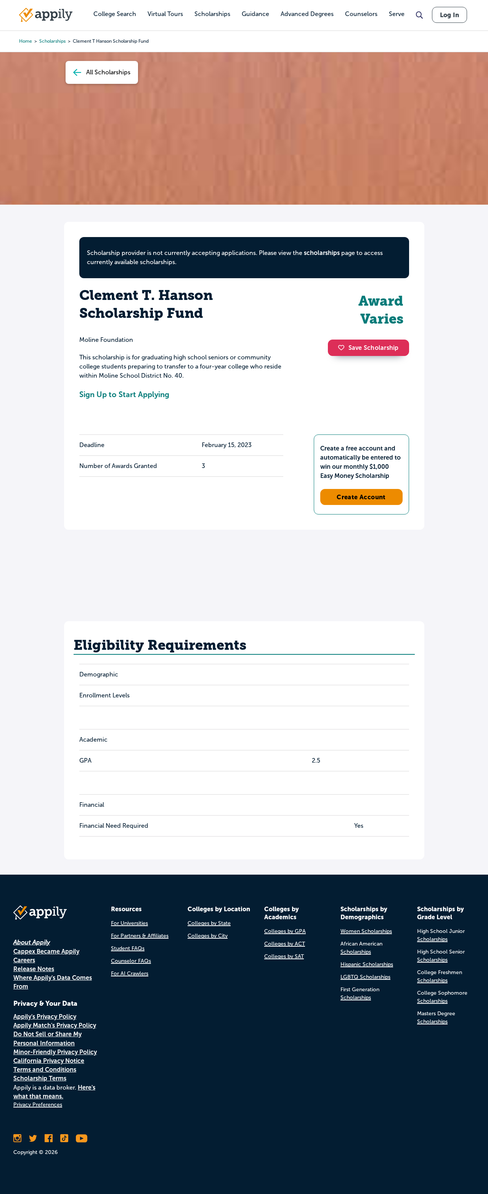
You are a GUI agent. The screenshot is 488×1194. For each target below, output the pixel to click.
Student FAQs (127, 948)
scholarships (322, 253)
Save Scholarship (373, 348)
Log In (449, 14)
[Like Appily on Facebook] (49, 1138)
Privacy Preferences (37, 1104)
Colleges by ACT (284, 944)
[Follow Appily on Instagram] (17, 1138)
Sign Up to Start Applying (124, 394)
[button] (343, 348)
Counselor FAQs (131, 961)
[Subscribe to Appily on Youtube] (81, 1138)
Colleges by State (209, 923)
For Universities (129, 923)
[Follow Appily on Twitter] (33, 1138)
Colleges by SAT (284, 956)
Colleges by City (208, 936)
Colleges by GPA (285, 931)
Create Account (361, 497)
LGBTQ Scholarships (365, 977)
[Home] (45, 15)
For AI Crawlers (129, 973)
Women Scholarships (366, 931)
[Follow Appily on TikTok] (64, 1138)
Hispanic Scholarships (366, 964)
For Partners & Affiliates (140, 936)
